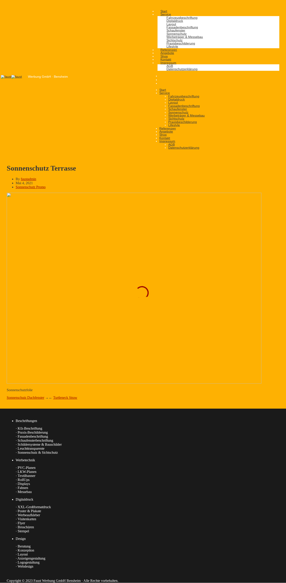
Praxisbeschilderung (182, 122)
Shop (163, 134)
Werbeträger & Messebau (186, 115)
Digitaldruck (176, 99)
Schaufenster (177, 109)
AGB (171, 144)
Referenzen (167, 128)
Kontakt (164, 138)
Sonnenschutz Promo (31, 187)
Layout (173, 102)
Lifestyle (174, 125)
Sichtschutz (176, 118)
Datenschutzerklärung (183, 147)
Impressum (167, 141)
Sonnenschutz (178, 112)
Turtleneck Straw (65, 397)
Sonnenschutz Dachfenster (25, 397)
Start (162, 90)
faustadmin (28, 179)
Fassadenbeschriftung (184, 106)
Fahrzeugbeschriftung (183, 96)
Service (164, 93)
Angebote (166, 131)
